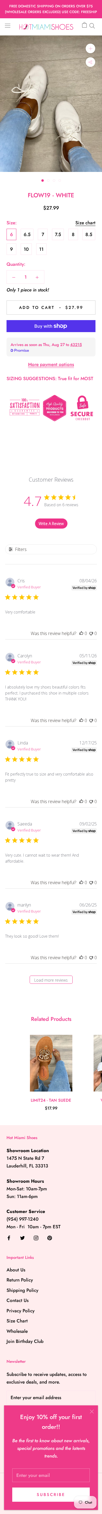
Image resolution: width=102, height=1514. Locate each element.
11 (41, 249)
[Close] (92, 1411)
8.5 (88, 234)
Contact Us (18, 1300)
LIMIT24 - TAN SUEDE (51, 1100)
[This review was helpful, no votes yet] (81, 633)
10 (26, 249)
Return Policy (20, 1280)
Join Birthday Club (25, 1341)
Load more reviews (51, 980)
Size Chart (17, 1321)
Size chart (85, 222)
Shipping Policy (22, 1290)
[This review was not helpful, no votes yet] (91, 633)
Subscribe (51, 1495)
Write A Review (51, 523)
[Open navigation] (7, 25)
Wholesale (17, 1331)
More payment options (51, 364)
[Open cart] (84, 25)
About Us (16, 1269)
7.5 (58, 234)
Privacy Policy (21, 1310)
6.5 (27, 234)
